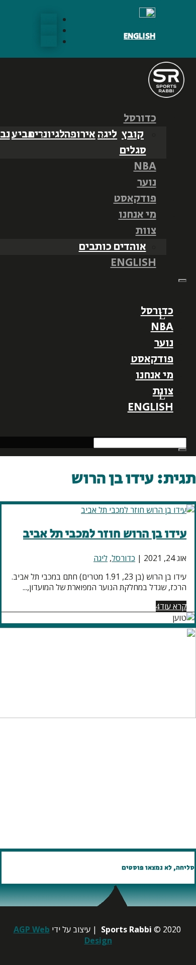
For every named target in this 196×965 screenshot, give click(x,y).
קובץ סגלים (133, 142)
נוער (146, 183)
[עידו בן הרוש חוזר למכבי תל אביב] (137, 509)
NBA (145, 167)
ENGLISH (139, 36)
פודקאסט (135, 199)
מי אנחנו (137, 215)
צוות (146, 231)
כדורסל (140, 118)
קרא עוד (173, 606)
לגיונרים (46, 134)
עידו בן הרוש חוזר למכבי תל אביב (104, 533)
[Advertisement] (108, 783)
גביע (22, 134)
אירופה (79, 134)
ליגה (107, 134)
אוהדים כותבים (112, 247)
